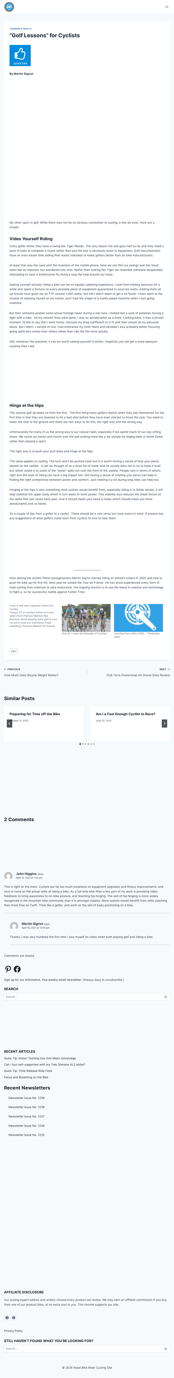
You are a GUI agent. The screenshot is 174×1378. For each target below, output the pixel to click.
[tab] (80, 744)
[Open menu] (167, 6)
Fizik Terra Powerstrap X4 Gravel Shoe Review (138, 672)
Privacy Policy (13, 1331)
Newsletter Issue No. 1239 (26, 1098)
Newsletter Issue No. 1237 (26, 1116)
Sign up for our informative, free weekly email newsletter (42, 980)
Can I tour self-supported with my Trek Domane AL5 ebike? (44, 1064)
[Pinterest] (13, 1318)
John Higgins (26, 874)
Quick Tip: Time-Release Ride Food (28, 1071)
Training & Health (21, 28)
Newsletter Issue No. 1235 (26, 1135)
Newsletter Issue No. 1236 (26, 1125)
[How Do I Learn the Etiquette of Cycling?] (86, 618)
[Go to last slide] (9, 723)
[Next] (164, 723)
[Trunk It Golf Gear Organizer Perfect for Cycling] (36, 616)
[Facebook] (7, 1318)
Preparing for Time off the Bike (35, 714)
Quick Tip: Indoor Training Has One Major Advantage (40, 1058)
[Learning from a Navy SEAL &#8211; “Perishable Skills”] (138, 618)
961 (13, 651)
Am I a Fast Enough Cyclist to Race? (125, 714)
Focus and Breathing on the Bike (26, 1077)
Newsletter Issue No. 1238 (26, 1107)
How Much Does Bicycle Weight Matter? (31, 672)
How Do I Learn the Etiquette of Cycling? (84, 633)
